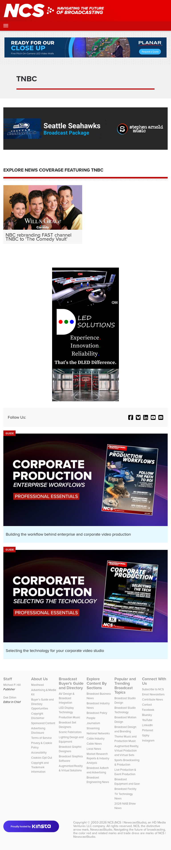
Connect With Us (154, 681)
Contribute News (152, 699)
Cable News (94, 743)
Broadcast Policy (97, 713)
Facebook (148, 710)
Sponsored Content (43, 723)
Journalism (93, 723)
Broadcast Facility (125, 789)
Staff (7, 679)
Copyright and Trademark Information (40, 767)
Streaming (93, 728)
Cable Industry (95, 738)
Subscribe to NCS (153, 689)
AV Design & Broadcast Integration (66, 698)
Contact (147, 705)
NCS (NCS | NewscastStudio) (127, 822)
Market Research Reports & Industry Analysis (98, 758)
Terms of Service (41, 738)
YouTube (147, 720)
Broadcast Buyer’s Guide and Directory (71, 683)
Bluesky (147, 715)
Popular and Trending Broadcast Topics (125, 685)
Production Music (69, 717)
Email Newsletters (153, 694)
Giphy (145, 735)
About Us (39, 679)
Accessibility (39, 752)
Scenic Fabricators (70, 732)
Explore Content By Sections (97, 683)
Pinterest (147, 730)
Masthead (37, 685)
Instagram (148, 740)
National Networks (98, 733)
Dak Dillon (9, 697)
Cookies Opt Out (41, 758)
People (91, 718)
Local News (94, 749)
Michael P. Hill (12, 685)
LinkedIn (147, 725)
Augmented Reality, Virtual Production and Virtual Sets (126, 750)
